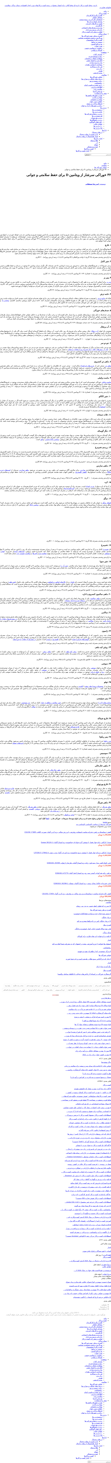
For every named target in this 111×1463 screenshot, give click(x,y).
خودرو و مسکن (92, 147)
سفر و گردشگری (100, 93)
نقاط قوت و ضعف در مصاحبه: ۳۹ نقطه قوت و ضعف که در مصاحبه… (86, 1100)
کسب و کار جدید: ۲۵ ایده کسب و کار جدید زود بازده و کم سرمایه (88, 1160)
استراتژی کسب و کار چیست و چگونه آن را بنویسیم (93, 1213)
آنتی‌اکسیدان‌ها (69, 488)
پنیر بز (109, 282)
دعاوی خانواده (71, 990)
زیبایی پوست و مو (96, 81)
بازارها (104, 130)
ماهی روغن (47, 652)
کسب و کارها (89, 149)
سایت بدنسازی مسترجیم (85, 985)
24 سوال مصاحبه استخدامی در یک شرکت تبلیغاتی (93, 1104)
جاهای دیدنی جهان (95, 101)
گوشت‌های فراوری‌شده (80, 639)
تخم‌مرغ (106, 549)
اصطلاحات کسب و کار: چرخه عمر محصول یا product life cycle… (88, 1202)
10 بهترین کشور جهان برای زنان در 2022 (96, 1055)
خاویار (72, 582)
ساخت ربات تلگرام (18, 985)
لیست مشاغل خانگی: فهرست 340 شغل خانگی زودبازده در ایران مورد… (85, 1002)
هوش (100, 71)
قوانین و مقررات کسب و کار (92, 32)
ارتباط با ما (103, 1309)
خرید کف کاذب (106, 990)
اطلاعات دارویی (96, 87)
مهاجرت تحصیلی (96, 99)
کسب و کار (103, 13)
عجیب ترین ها (97, 112)
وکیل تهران (49, 990)
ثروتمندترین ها (97, 110)
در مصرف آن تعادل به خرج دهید (24, 639)
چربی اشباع (90, 486)
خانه (105, 11)
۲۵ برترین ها (98, 128)
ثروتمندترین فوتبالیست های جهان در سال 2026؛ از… (92, 1270)
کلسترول (55, 639)
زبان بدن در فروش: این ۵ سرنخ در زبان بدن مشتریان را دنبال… (88, 1149)
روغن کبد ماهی (71, 652)
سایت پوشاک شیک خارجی (68, 985)
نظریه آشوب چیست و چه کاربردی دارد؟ (96, 1073)
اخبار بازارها (98, 138)
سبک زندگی (102, 34)
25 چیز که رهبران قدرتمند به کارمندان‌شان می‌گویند (92, 1206)
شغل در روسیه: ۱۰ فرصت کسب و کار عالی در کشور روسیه (89, 1164)
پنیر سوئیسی (25, 703)
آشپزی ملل (107, 925)
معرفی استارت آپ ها (94, 21)
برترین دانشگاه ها (96, 120)
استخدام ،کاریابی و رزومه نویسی (90, 19)
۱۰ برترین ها (98, 126)
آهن (41, 439)
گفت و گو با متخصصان (94, 40)
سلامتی (104, 75)
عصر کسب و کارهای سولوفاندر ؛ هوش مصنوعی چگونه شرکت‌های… (86, 1096)
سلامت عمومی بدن (23, 553)
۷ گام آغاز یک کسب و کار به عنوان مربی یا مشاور (93, 1145)
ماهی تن (108, 366)
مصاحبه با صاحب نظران (93, 65)
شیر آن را (64, 566)
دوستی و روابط (96, 42)
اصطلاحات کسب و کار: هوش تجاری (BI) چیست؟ (93, 1198)
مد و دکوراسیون (96, 44)
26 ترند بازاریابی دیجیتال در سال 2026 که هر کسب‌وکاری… (90, 1261)
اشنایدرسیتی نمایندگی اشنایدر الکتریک (88, 990)
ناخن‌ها (35, 553)
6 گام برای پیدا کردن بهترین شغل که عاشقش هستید (92, 1089)
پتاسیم (7, 792)
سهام (96, 145)
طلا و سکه (94, 140)
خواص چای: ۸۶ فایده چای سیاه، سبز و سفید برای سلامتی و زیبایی (87, 1066)
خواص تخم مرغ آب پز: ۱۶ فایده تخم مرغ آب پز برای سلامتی (89, 1009)
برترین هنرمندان (96, 118)
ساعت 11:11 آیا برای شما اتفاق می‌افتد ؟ (96, 1021)
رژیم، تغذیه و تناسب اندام (93, 85)
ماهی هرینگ (106, 807)
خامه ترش (101, 298)
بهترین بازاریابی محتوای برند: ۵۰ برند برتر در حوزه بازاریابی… (89, 1138)
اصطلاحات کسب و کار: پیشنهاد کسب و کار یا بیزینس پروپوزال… (88, 1115)
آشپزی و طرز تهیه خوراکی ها (92, 36)
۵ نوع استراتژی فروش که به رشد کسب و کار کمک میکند (90, 1183)
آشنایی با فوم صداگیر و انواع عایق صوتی (96, 1251)
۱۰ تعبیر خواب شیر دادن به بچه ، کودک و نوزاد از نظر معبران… (88, 1043)
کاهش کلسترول (81, 472)
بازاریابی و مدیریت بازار (94, 30)
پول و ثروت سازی (95, 62)
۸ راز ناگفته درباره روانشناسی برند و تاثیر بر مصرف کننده (90, 1232)
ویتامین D (87, 824)
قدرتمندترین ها (97, 116)
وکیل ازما (7, 985)
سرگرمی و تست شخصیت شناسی (90, 38)
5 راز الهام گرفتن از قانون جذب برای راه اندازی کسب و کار (90, 1119)
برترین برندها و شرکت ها (93, 114)
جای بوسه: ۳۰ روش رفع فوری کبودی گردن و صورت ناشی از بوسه (87, 1039)
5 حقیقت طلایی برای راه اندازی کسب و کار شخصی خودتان (90, 1123)
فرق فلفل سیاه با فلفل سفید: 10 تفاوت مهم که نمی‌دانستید (90, 1286)
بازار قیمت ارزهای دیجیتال (88, 134)
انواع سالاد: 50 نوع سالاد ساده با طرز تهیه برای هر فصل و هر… (88, 1005)
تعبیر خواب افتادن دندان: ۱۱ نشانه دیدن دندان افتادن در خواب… (88, 1047)
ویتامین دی (80, 824)
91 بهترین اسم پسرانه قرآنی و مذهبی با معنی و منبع (92, 1017)
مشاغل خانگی (97, 17)
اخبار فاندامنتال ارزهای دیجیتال (87, 136)
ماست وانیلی (106, 382)
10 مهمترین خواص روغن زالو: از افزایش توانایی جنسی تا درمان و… (87, 1293)
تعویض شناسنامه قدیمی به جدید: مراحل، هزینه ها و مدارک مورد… (87, 1036)
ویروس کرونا (97, 91)
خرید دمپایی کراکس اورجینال (35, 990)
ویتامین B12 (34, 505)
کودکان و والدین (96, 50)
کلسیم (80, 686)
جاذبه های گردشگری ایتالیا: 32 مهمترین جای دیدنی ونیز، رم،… (89, 1013)
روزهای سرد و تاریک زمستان (75, 600)
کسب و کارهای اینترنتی (94, 24)
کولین (3, 551)
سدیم (48, 639)
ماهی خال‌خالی (55, 770)
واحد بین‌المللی (69, 815)
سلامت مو (43, 553)
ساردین (82, 470)
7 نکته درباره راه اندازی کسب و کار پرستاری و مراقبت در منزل (88, 1228)
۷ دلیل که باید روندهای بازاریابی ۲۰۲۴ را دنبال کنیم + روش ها (89, 1134)
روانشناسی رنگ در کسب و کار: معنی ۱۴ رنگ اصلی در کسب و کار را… (85, 1210)
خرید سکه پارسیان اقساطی (10, 990)
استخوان (102, 407)
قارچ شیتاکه (74, 727)
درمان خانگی (106, 917)
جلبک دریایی (94, 672)
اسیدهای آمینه (19, 551)
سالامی (90, 621)
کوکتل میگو (107, 503)
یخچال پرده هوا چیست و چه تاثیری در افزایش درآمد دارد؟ (90, 1077)
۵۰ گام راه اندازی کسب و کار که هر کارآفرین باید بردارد (91, 1194)
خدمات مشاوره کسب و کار (102, 985)
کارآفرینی (98, 26)
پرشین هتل (46, 985)
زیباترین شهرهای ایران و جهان (91, 106)
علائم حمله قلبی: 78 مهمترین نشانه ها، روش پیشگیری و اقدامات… (87, 1290)
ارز (97, 143)
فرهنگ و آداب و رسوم (94, 104)
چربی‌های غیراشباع (87, 366)
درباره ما (103, 1307)
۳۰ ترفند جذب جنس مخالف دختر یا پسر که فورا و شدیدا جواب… (88, 1032)
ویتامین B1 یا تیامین (52, 439)
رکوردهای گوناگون (95, 122)
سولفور (107, 553)
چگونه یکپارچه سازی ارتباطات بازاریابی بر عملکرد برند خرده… (88, 1168)
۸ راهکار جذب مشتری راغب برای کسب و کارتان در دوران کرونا (88, 1191)
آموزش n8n (55, 985)
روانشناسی (98, 83)
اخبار (109, 940)
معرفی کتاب (97, 54)
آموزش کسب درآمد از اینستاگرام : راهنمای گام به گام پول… (89, 1221)
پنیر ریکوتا (107, 741)
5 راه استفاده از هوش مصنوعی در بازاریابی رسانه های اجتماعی (88, 1153)
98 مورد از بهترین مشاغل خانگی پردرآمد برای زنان (93, 1051)
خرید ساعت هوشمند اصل (33, 985)
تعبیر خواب (98, 46)
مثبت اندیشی (97, 73)
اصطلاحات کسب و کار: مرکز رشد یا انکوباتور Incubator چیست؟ (88, 1236)
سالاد (33, 707)
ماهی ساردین (24, 470)
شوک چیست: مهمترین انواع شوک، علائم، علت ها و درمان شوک (88, 1282)
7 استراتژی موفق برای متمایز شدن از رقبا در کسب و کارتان (89, 1126)
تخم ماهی (12, 582)
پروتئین (37, 809)
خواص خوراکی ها (96, 77)
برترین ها (103, 108)
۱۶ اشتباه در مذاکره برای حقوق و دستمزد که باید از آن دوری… (88, 1111)
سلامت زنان (98, 89)
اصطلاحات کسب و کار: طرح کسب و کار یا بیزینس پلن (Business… (87, 1176)
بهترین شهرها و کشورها (94, 95)
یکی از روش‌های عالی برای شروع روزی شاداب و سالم (88, 349)
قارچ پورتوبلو (9, 788)
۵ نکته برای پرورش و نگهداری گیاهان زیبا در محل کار (92, 1179)
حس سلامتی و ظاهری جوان (51, 703)
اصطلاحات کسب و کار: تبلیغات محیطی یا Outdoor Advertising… (88, 1157)
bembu (105, 822)
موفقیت (104, 52)
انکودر (23, 990)
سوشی (93, 668)
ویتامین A (5, 300)
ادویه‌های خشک (17, 743)
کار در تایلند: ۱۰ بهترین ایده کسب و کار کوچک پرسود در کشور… (88, 1092)
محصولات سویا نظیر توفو (94, 686)
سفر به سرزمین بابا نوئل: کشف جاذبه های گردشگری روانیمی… (88, 1070)
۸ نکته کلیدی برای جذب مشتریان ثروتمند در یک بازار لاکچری (89, 1187)
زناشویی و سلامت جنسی (93, 48)
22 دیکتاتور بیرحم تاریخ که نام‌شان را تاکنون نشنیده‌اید (92, 1297)
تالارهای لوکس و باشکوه (56, 582)
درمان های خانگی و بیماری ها (91, 79)
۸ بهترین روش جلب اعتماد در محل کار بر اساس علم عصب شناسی (87, 1108)
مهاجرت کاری (97, 97)
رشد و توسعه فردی (95, 56)
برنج (102, 672)
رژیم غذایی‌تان (55, 811)
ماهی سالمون (95, 598)
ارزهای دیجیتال (97, 132)
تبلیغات (104, 1305)
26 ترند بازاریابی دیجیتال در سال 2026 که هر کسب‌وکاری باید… (88, 1217)
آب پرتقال (94, 331)
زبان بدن (99, 69)
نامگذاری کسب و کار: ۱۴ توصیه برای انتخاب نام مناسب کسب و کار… (86, 1172)
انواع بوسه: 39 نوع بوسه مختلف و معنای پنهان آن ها (93, 1024)
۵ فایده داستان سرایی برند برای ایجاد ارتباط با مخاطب (92, 1225)
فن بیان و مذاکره (96, 67)
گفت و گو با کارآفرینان (94, 15)
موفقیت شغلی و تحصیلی (93, 58)
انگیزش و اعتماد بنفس (94, 60)
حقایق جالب (98, 124)
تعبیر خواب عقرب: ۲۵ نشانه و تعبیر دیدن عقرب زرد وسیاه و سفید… (86, 1028)
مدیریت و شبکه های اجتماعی (92, 28)
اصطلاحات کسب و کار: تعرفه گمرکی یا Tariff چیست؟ (91, 1142)
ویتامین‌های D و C (104, 703)
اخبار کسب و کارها (82, 151)
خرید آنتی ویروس (60, 990)
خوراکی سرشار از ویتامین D (101, 824)
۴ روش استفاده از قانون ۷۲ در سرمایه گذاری (95, 1130)
